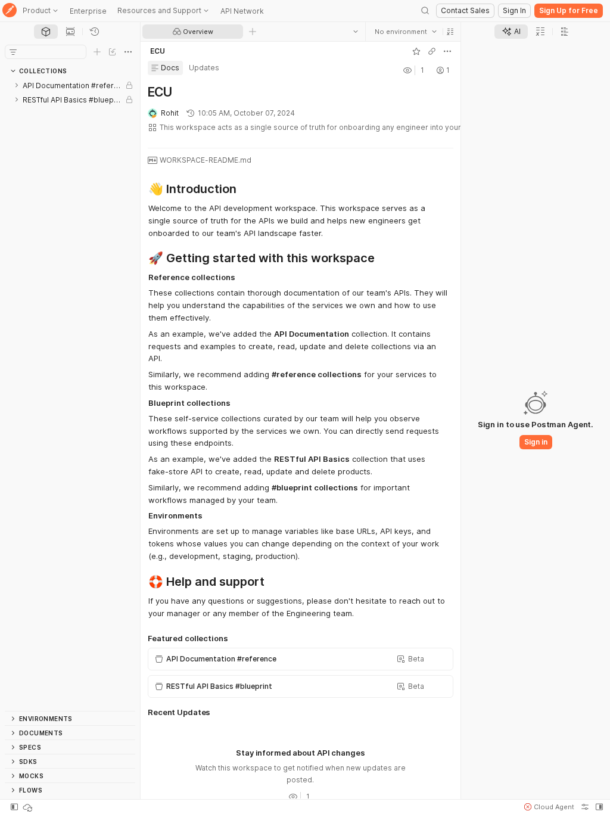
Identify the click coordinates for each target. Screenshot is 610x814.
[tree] (70, 394)
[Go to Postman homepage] (9, 11)
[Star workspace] (416, 51)
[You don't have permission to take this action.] (252, 31)
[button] (450, 31)
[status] (28, 807)
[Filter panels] (13, 52)
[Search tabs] (355, 31)
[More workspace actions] (447, 51)
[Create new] (97, 52)
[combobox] (406, 31)
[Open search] (425, 11)
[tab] (46, 31)
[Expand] (16, 85)
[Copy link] (432, 51)
